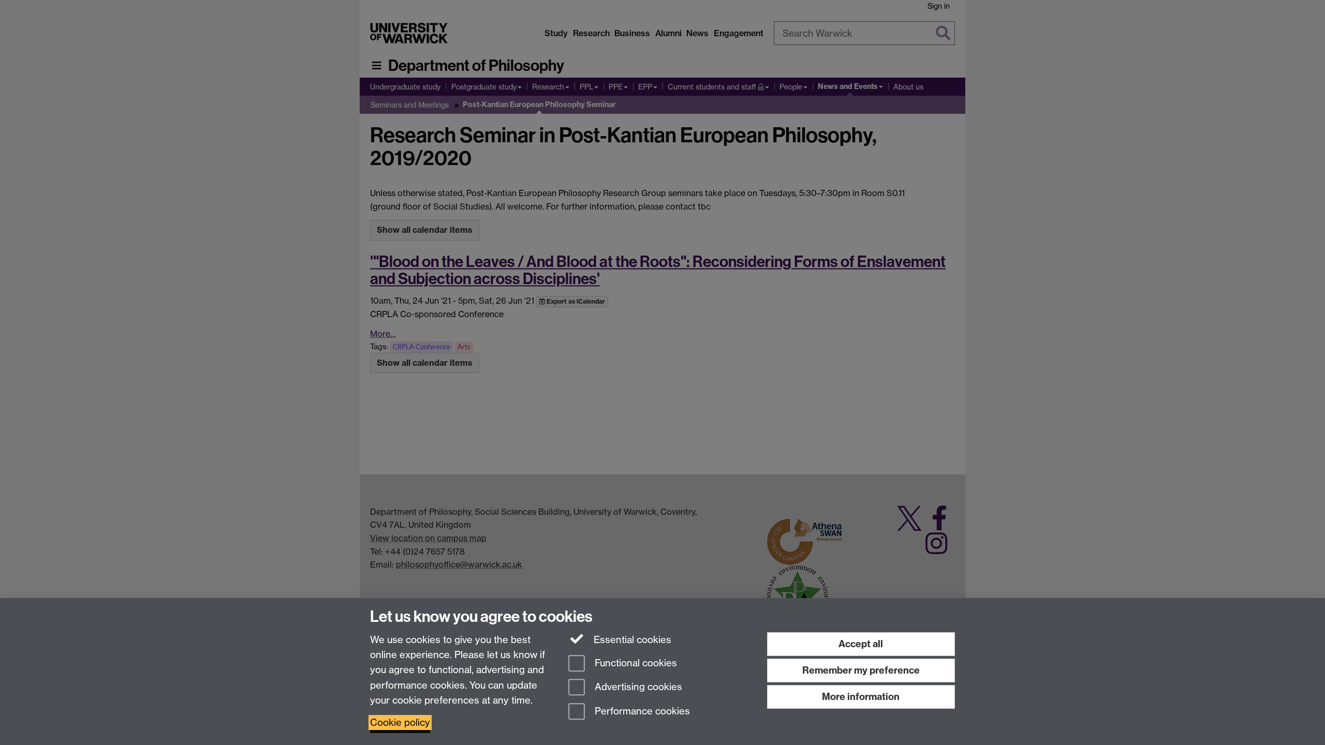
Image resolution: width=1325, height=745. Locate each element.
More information (861, 697)
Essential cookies (631, 640)
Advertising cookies (637, 687)
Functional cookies (634, 663)
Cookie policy (400, 722)
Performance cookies (641, 712)
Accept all (860, 644)
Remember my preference (861, 670)
